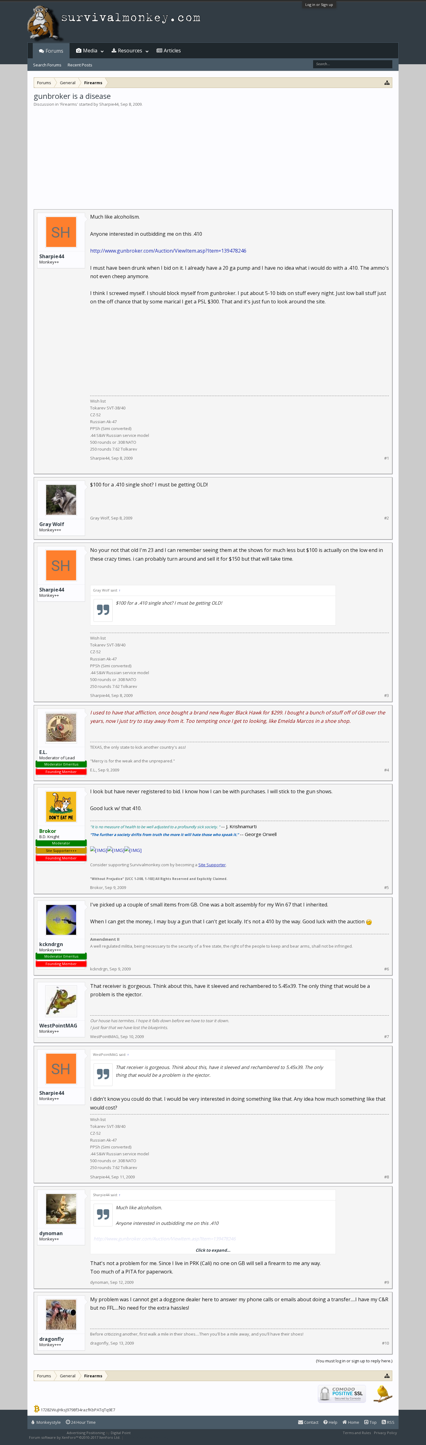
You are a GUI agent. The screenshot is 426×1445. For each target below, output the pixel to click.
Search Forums (47, 65)
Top (373, 1422)
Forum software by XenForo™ (74, 1437)
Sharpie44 (109, 104)
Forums (54, 50)
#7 (386, 1036)
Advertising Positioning (86, 1432)
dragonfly (51, 1339)
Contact (310, 1422)
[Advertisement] (213, 154)
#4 (386, 770)
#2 (386, 518)
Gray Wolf (51, 524)
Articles (172, 50)
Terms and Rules (357, 1432)
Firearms (69, 104)
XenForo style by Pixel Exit (146, 1437)
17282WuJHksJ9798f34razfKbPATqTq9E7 (78, 1410)
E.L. (43, 752)
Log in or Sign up (319, 4)
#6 (386, 969)
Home (353, 1422)
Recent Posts (80, 65)
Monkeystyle (48, 1422)
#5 (386, 887)
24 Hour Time (83, 1422)
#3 (386, 695)
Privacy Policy (385, 1432)
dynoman (51, 1233)
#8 (386, 1177)
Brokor (96, 887)
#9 (386, 1282)
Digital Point (121, 1432)
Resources (130, 50)
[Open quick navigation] (387, 82)
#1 (386, 458)
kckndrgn (51, 944)
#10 (385, 1343)
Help (332, 1422)
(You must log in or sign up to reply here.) (354, 1361)
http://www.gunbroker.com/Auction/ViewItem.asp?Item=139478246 (168, 250)
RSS (390, 1422)
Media (90, 50)
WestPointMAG (58, 1025)
